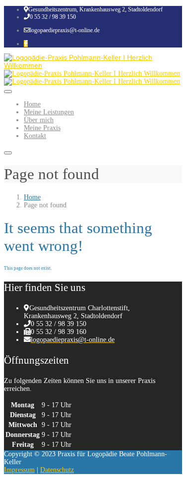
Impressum (19, 470)
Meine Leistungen (49, 112)
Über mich (39, 120)
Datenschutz (57, 470)
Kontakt (35, 136)
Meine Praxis (42, 128)
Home (32, 104)
